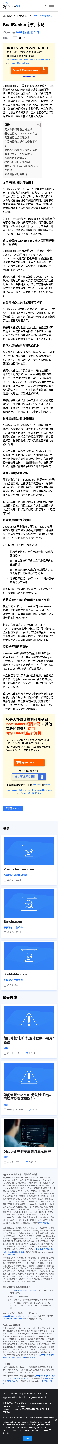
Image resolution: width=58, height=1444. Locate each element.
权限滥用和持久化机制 (17, 162)
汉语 (46, 6)
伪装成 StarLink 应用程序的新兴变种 (21, 168)
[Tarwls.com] (29, 903)
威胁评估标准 (11, 1381)
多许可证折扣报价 (25, 776)
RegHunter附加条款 (37, 1397)
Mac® (47, 784)
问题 (6, 1048)
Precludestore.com (19, 869)
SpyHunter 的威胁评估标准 (36, 1393)
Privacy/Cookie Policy (20, 63)
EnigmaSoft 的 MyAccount (14, 1319)
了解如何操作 (11, 1255)
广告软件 (18, 927)
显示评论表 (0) (13, 808)
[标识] (12, 5)
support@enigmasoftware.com (15, 1316)
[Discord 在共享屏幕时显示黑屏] (29, 1133)
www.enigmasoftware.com (25, 1291)
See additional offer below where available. (25, 59)
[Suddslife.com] (29, 956)
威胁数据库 (8, 16)
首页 (5, 1393)
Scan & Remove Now (25, 70)
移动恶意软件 (23, 16)
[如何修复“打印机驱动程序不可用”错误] (29, 1020)
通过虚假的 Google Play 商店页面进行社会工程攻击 (20, 135)
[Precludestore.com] (29, 851)
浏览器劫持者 (20, 875)
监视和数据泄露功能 (15, 158)
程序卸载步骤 (15, 1393)
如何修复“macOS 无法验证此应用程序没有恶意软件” (28, 1097)
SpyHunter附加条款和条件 (15, 1397)
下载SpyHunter (25, 762)
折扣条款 (20, 1252)
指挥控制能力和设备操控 (18, 154)
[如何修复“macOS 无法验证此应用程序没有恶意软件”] (29, 1077)
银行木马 (34, 32)
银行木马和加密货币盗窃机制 (20, 150)
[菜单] (51, 5)
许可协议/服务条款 (41, 1249)
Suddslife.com (15, 974)
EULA (47, 59)
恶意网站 (8, 875)
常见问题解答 (44, 1223)
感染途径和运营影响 (15, 174)
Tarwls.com (13, 922)
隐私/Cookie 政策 (19, 1358)
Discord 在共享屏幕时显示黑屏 (27, 1151)
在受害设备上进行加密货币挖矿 (20, 143)
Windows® (37, 784)
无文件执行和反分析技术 (18, 129)
